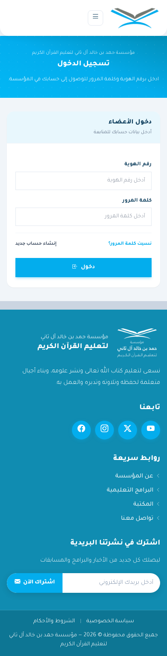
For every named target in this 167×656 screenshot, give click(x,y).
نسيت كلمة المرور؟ (130, 243)
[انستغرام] (104, 430)
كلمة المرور (137, 201)
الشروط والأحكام (54, 621)
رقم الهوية (138, 164)
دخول (88, 267)
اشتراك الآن (39, 583)
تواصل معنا (137, 518)
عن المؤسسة (134, 476)
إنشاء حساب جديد (36, 243)
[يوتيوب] (150, 430)
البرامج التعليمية (130, 490)
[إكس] (127, 430)
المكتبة (143, 504)
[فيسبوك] (81, 430)
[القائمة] (95, 18)
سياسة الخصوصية (110, 621)
